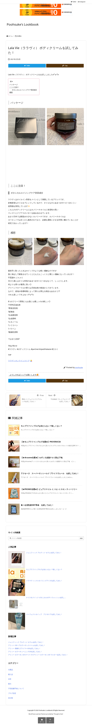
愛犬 (9, 684)
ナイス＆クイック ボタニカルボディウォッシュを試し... (46, 597)
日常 (9, 679)
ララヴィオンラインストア (19, 360)
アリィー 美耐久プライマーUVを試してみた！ (24, 648)
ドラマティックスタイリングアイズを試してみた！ (44, 581)
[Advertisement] (46, 162)
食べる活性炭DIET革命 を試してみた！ (37, 505)
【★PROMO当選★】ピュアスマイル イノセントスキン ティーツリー (49, 489)
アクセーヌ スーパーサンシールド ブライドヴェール (50, 473)
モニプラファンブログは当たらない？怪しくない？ (41, 426)
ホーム (10, 36)
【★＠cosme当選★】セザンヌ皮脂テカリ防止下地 (41, 457)
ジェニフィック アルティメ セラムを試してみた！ (44, 552)
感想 (11, 92)
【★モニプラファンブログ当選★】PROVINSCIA (41, 441)
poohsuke (79, 367)
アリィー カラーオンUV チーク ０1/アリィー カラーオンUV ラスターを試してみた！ (38, 655)
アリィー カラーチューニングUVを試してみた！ (25, 651)
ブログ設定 (12, 693)
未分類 (10, 698)
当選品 (19, 36)
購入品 (10, 674)
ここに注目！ (14, 87)
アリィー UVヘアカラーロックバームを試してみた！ (26, 645)
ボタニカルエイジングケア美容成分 (24, 90)
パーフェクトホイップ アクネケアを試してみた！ (44, 614)
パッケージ (13, 84)
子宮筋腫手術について (16, 688)
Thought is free (58, 714)
